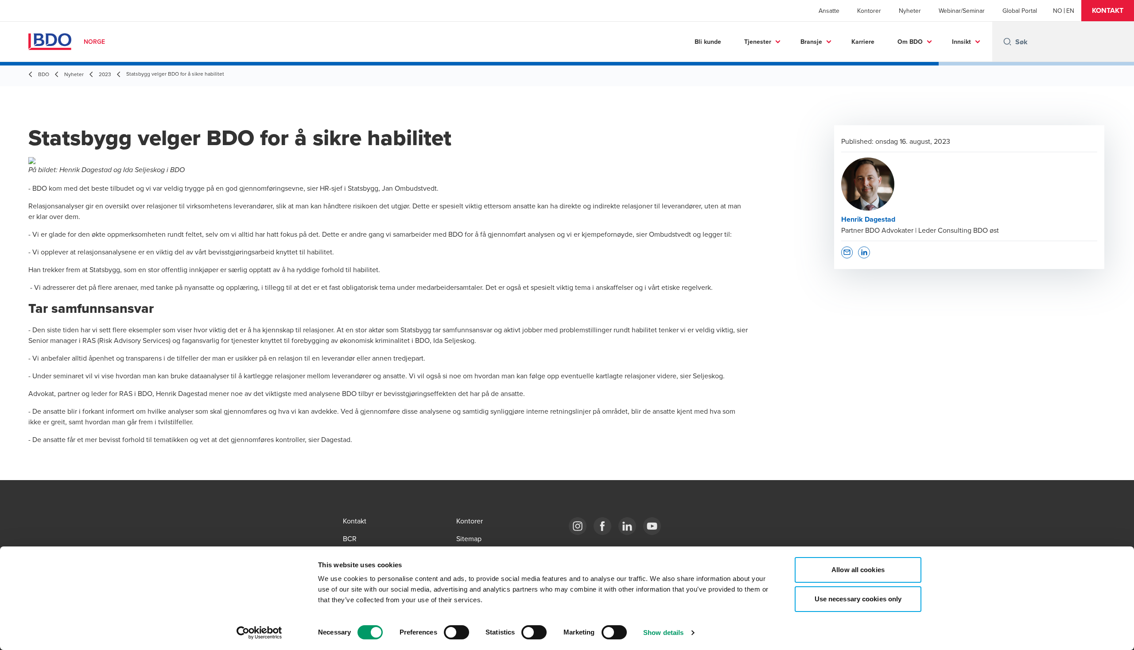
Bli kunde (708, 41)
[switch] (456, 632)
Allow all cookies (858, 569)
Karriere (862, 41)
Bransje (811, 41)
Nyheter (910, 10)
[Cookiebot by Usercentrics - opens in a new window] (259, 632)
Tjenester (757, 41)
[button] (1107, 10)
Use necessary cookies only (858, 599)
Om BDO (910, 41)
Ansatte (829, 10)
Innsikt (961, 41)
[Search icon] (1007, 41)
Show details (663, 632)
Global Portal (1019, 10)
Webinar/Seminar (962, 10)
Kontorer (869, 10)
